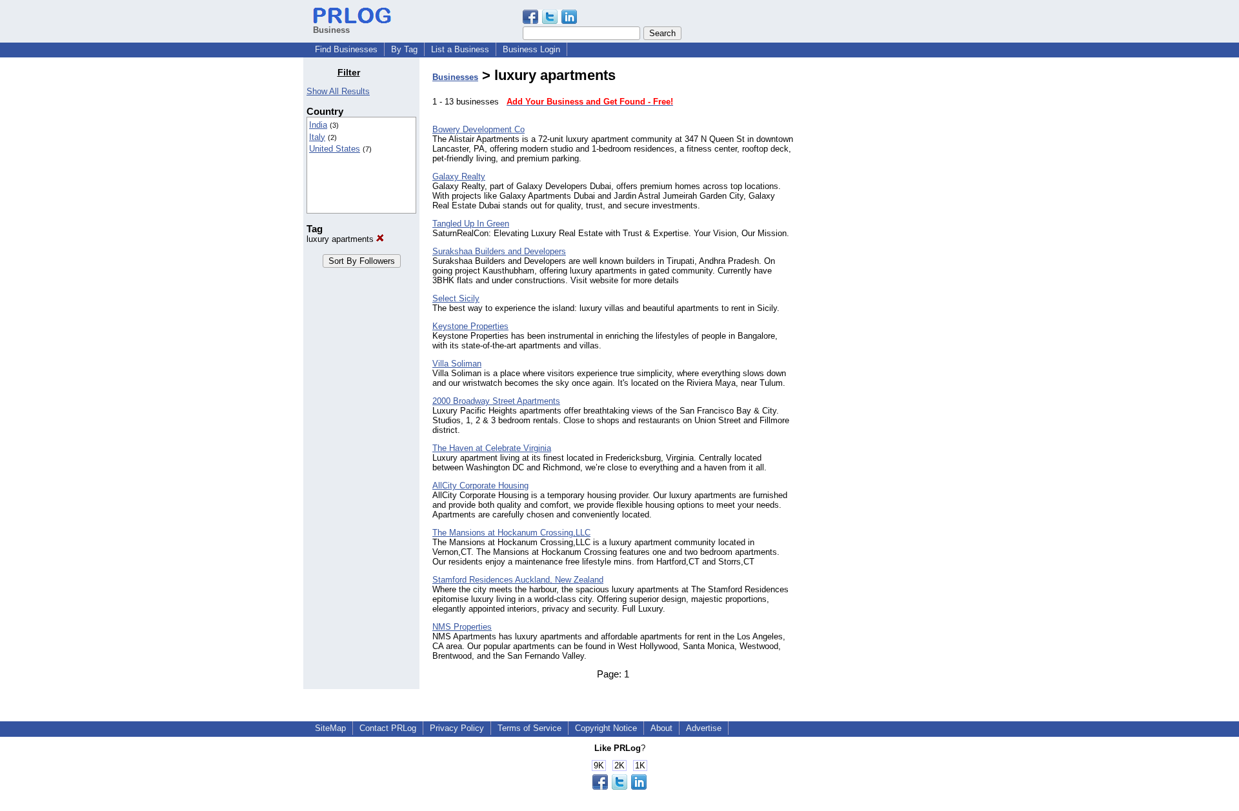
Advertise (703, 728)
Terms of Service (529, 728)
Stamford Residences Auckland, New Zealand (517, 580)
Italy (317, 137)
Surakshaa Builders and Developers (499, 251)
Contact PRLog (387, 728)
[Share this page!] (550, 21)
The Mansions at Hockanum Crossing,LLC (511, 532)
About (661, 728)
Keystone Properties (470, 326)
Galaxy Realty (458, 176)
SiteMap (330, 728)
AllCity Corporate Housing (480, 485)
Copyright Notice (606, 728)
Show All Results (338, 91)
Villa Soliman (456, 363)
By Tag (404, 49)
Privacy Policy (457, 728)
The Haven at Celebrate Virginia (491, 448)
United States (334, 149)
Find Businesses (346, 49)
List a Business (460, 49)
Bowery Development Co (478, 129)
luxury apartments (341, 239)
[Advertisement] (870, 260)
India (318, 125)
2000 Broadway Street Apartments (496, 401)
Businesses (455, 77)
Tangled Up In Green (470, 223)
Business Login (531, 49)
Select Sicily (455, 298)
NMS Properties (462, 627)
